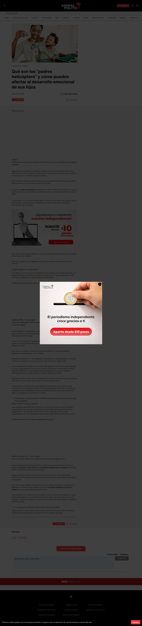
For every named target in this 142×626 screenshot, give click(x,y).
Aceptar (136, 622)
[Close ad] (99, 284)
